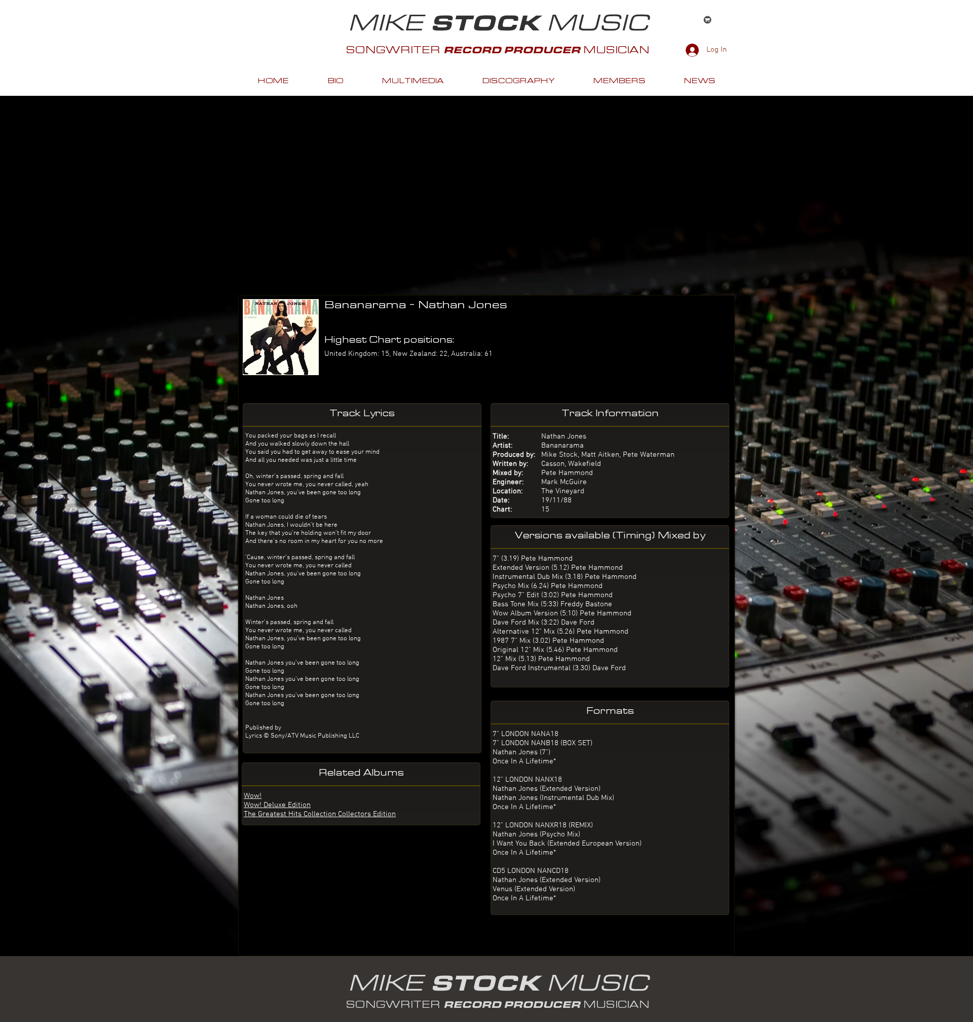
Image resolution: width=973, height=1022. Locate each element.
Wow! (252, 795)
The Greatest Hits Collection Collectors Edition (320, 814)
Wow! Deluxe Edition (277, 805)
